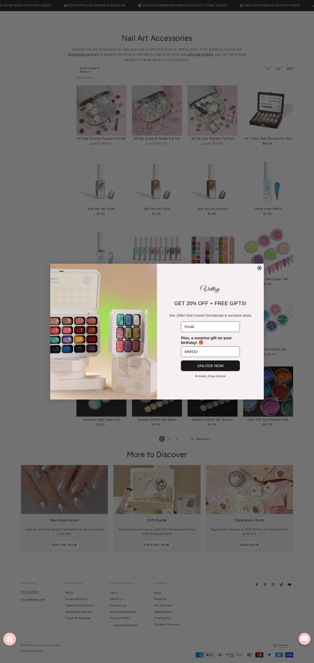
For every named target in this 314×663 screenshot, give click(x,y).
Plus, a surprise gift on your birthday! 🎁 (206, 340)
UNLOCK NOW (210, 366)
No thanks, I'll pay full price (210, 376)
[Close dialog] (259, 268)
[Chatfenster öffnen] (305, 639)
